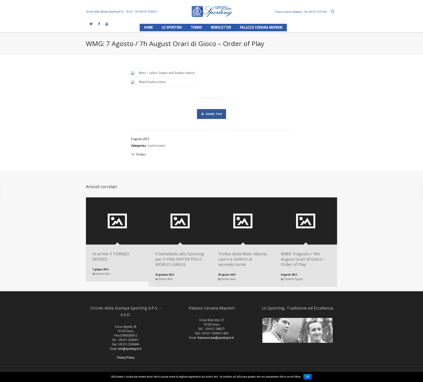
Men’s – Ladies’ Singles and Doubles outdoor (167, 73)
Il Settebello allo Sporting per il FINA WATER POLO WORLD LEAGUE (179, 259)
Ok (307, 376)
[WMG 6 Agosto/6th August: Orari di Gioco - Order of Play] (367, 191)
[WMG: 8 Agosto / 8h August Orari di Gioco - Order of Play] (55, 191)
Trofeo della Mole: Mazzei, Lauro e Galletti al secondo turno (243, 259)
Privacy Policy (125, 357)
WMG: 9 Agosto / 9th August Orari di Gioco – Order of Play (303, 259)
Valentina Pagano (293, 279)
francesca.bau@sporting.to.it (215, 337)
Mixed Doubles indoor (152, 82)
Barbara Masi (103, 273)
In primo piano (156, 145)
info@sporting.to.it (129, 348)
